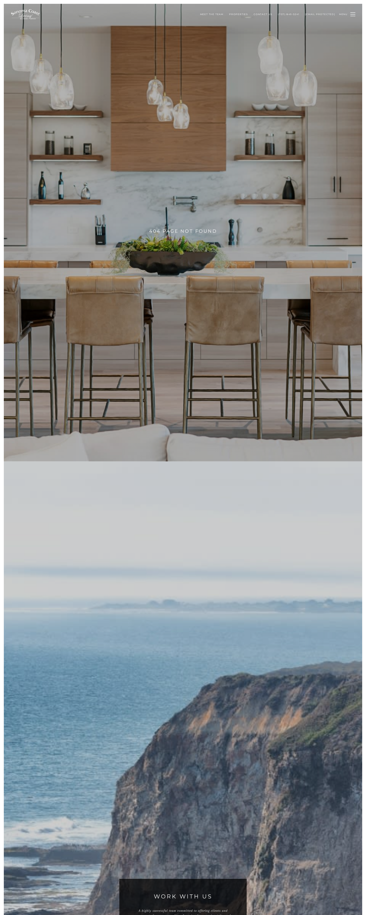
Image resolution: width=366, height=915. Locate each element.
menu (343, 14)
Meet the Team (211, 14)
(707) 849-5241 (288, 14)
